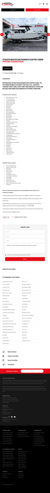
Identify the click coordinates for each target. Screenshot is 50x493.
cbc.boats (17, 212)
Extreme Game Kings (7, 434)
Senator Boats (22, 430)
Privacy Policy (21, 475)
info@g (13, 212)
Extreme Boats (6, 430)
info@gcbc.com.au (6, 414)
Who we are (20, 473)
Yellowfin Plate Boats (9, 449)
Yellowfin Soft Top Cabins (8, 456)
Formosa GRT (37, 434)
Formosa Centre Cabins (39, 438)
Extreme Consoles (7, 438)
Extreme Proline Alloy (7, 443)
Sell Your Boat (6, 477)
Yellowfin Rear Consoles (8, 466)
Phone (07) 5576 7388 (7, 412)
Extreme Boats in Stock (8, 432)
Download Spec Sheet (21, 68)
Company (20, 471)
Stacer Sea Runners (22, 456)
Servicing (5, 475)
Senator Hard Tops (22, 434)
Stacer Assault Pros (22, 466)
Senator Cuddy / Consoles (23, 436)
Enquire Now (7, 68)
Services (5, 471)
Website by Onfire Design (8, 484)
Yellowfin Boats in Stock (8, 451)
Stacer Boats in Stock (23, 451)
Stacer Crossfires (22, 453)
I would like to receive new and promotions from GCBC (18, 254)
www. (4, 212)
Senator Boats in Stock (23, 432)
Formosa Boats (37, 430)
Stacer (20, 449)
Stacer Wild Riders (22, 455)
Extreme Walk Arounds (7, 436)
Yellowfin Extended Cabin (8, 453)
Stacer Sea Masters (22, 458)
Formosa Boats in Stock (39, 432)
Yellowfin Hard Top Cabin (8, 455)
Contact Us (6, 217)
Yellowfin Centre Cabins (8, 462)
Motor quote (13, 9)
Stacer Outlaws (21, 460)
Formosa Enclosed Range (39, 445)
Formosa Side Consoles (39, 440)
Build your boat (37, 9)
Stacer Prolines (21, 464)
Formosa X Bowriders (38, 436)
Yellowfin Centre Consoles (8, 464)
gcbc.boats (8, 212)
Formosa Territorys (38, 443)
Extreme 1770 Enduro (7, 441)
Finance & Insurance (7, 473)
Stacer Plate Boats (22, 467)
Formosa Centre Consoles (39, 441)
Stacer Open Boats (22, 462)
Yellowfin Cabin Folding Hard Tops (9, 459)
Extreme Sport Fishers (7, 440)
